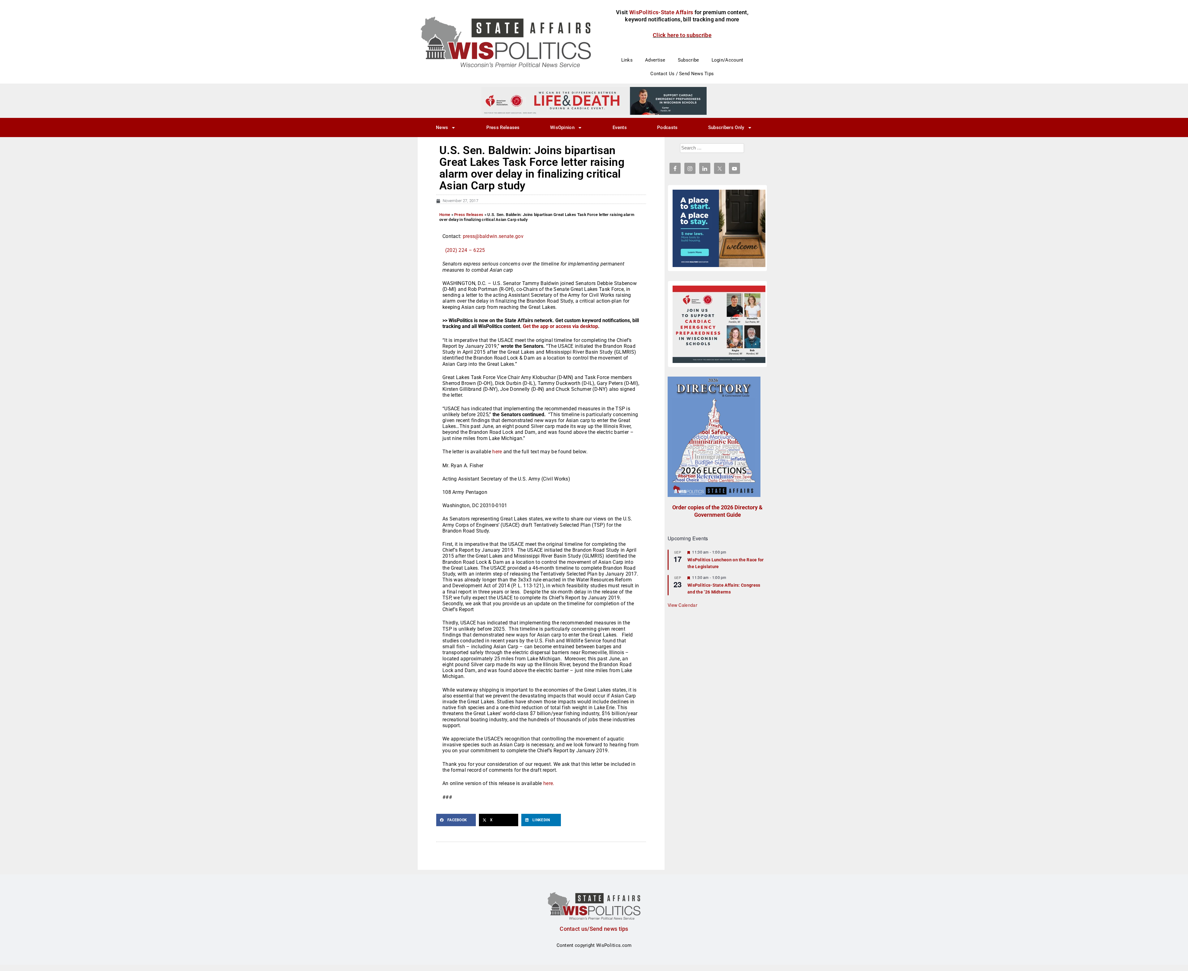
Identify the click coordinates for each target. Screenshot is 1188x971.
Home (444, 214)
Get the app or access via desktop (560, 326)
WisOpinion (562, 127)
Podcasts (667, 127)
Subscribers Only (726, 127)
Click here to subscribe (682, 35)
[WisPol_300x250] (719, 228)
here (497, 452)
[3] (594, 100)
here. (548, 783)
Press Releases (503, 127)
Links (627, 60)
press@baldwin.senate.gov (493, 236)
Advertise (655, 60)
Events (620, 127)
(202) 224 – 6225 (465, 250)
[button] (456, 820)
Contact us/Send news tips (594, 929)
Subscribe (688, 60)
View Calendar (682, 605)
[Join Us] (719, 324)
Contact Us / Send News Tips (682, 73)
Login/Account (727, 60)
